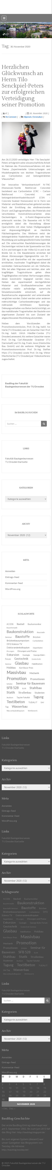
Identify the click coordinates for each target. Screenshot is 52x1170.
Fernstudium (37, 117)
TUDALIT (32, 702)
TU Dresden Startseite (16, 461)
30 (3, 1099)
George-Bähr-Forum (39, 923)
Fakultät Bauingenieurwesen (19, 458)
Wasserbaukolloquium (15, 711)
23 (3, 1095)
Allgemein (27, 117)
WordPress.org (12, 589)
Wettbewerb (32, 711)
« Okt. (5, 1108)
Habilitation (37, 664)
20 (31, 1091)
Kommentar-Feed (14, 583)
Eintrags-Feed (12, 577)
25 (17, 1095)
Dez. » (12, 1108)
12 (24, 1088)
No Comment (10, 117)
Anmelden (10, 571)
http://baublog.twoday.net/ (15, 1149)
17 (10, 1091)
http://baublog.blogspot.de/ (31, 1132)
